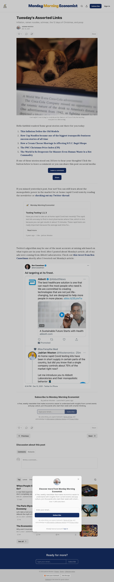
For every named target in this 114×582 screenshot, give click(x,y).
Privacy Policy (73, 522)
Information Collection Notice (56, 522)
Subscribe (57, 515)
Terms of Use (67, 520)
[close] (78, 479)
